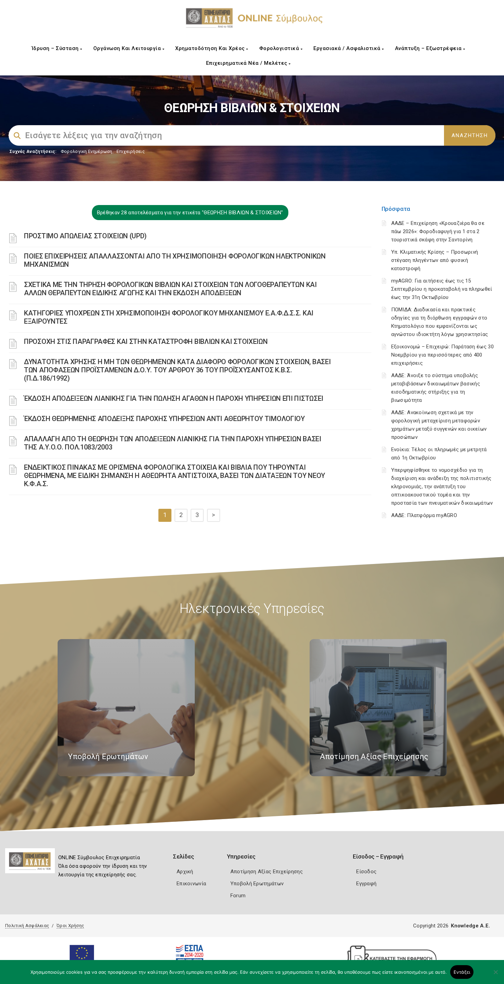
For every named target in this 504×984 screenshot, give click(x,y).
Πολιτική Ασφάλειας (27, 925)
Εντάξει (462, 972)
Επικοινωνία (191, 883)
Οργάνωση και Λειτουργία (128, 48)
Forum (238, 895)
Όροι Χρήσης (70, 925)
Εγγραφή (366, 883)
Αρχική (185, 871)
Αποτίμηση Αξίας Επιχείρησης (266, 871)
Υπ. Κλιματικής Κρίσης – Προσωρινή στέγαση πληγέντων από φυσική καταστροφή (434, 260)
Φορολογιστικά (280, 48)
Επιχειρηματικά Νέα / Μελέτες (247, 63)
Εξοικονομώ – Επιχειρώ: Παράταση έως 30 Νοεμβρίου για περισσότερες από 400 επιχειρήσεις (442, 355)
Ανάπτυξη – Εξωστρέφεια (429, 48)
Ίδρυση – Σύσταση (56, 48)
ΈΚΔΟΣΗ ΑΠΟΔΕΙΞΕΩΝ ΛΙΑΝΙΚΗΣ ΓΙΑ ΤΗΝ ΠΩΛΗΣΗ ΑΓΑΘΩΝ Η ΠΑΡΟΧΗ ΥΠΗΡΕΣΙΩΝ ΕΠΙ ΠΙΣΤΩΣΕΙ (173, 398)
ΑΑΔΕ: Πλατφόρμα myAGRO (424, 515)
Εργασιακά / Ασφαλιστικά (347, 48)
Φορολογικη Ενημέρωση (86, 151)
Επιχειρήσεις (131, 151)
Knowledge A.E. (470, 926)
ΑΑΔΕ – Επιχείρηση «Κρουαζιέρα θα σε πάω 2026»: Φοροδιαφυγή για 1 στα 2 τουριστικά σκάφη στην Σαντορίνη (438, 231)
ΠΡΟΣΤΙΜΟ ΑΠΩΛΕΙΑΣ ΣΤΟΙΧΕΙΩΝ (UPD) (85, 236)
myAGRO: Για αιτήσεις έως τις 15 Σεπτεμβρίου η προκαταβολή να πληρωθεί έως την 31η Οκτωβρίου (441, 289)
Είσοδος (366, 871)
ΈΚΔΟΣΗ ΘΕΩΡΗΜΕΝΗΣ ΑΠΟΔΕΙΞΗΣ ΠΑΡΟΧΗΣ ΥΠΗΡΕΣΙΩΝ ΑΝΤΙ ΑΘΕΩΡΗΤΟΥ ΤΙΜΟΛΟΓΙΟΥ (164, 419)
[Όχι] (495, 975)
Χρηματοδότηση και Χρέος (210, 48)
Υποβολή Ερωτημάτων (257, 883)
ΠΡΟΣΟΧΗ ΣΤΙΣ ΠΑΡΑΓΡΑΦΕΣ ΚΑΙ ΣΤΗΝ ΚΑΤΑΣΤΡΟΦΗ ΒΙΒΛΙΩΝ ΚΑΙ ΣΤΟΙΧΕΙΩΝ (146, 341)
